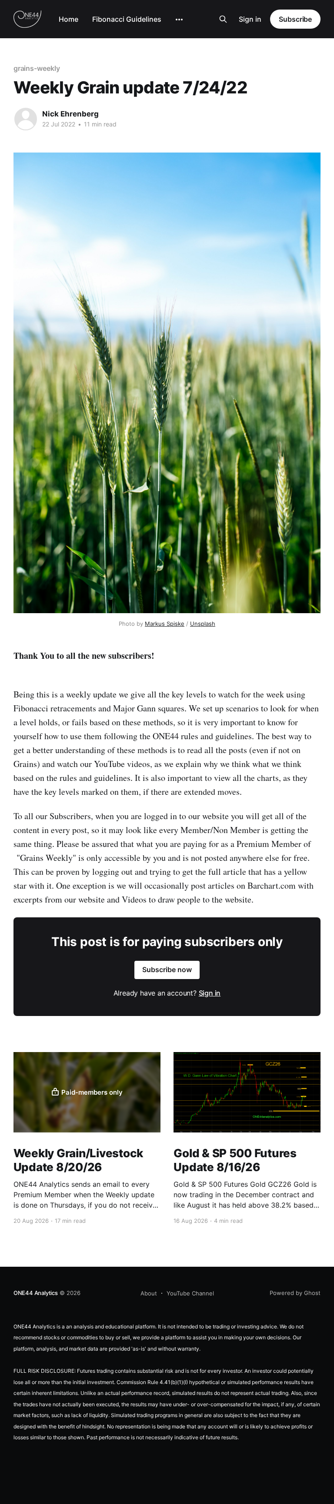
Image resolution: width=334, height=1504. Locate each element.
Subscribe (295, 19)
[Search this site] (223, 19)
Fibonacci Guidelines (126, 19)
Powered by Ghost (295, 1292)
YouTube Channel (190, 1293)
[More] (179, 19)
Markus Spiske (164, 623)
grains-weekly (36, 68)
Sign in (250, 19)
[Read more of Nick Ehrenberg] (25, 119)
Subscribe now (167, 969)
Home (68, 19)
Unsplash (202, 623)
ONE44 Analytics (35, 1292)
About (148, 1293)
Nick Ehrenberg (70, 114)
